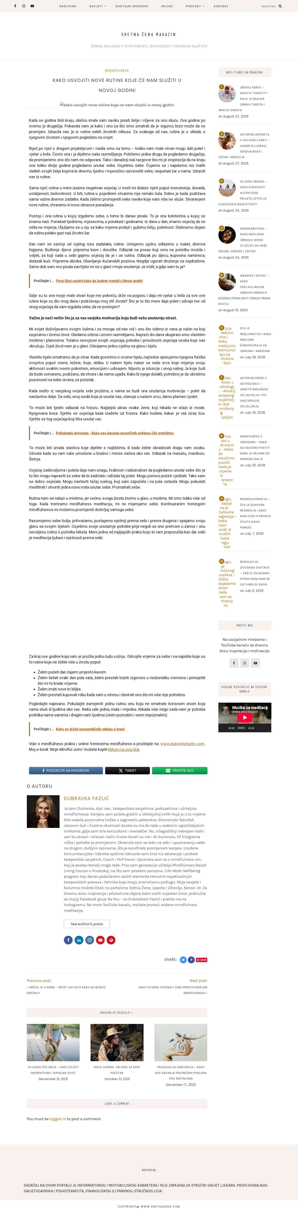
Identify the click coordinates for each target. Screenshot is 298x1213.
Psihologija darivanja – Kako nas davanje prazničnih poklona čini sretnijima (181, 1072)
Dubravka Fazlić (86, 798)
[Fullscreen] (266, 728)
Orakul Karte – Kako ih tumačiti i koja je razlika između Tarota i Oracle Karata (243, 99)
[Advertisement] (244, 841)
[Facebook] (234, 663)
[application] (244, 717)
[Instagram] (244, 663)
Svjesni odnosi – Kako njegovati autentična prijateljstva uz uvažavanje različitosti (242, 193)
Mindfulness (117, 70)
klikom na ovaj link (123, 749)
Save (203, 959)
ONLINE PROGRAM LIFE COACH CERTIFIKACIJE (126, 7)
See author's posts (87, 924)
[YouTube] (255, 663)
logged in (58, 1119)
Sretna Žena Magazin (149, 34)
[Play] (224, 728)
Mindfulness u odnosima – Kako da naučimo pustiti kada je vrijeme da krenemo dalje (255, 448)
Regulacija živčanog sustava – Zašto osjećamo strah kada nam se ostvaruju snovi (255, 573)
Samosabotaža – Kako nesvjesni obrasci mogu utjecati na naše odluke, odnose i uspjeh (242, 240)
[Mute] (259, 728)
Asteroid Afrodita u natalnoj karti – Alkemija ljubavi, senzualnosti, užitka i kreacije (244, 146)
